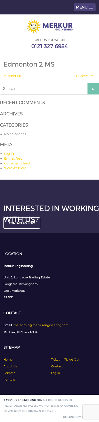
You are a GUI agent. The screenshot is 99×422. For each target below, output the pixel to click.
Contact (57, 366)
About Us (10, 366)
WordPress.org (15, 168)
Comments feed (17, 163)
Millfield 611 (12, 76)
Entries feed (13, 158)
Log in (9, 153)
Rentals (9, 379)
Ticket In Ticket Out (65, 359)
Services (9, 373)
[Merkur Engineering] (49, 32)
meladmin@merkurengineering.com (41, 325)
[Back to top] (89, 412)
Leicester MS (86, 76)
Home (8, 359)
